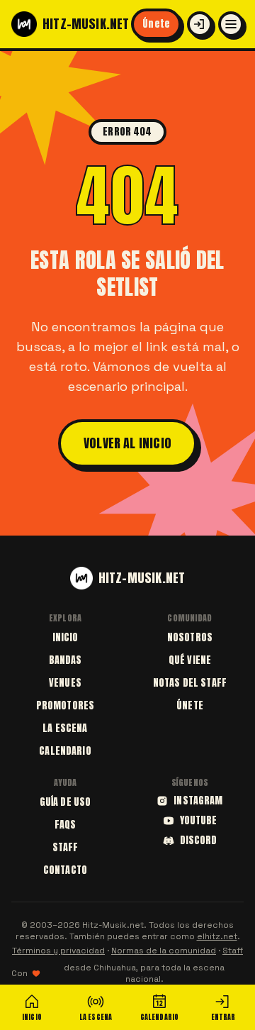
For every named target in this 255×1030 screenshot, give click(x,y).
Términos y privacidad (58, 950)
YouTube (198, 821)
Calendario (65, 750)
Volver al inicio (127, 443)
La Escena (64, 728)
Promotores (65, 705)
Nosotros (189, 637)
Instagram (198, 801)
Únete (156, 23)
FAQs (65, 824)
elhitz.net (217, 936)
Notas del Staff (190, 682)
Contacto (65, 870)
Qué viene (190, 660)
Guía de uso (65, 801)
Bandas (65, 660)
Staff (65, 847)
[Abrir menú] (231, 24)
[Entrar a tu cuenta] (199, 24)
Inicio (65, 637)
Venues (65, 682)
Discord (198, 841)
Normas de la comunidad (163, 950)
